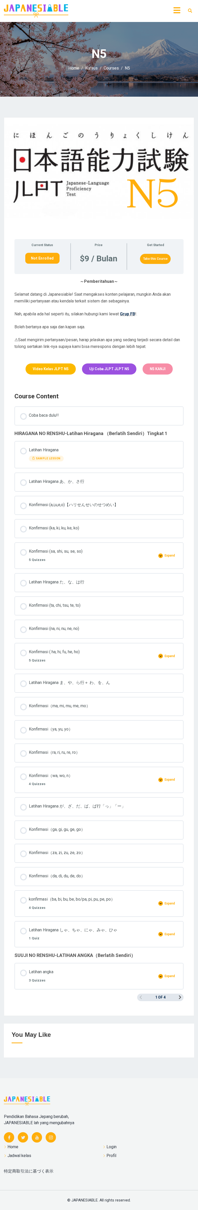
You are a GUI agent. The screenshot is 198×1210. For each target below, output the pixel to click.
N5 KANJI (158, 369)
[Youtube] (37, 1137)
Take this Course (155, 259)
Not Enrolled (42, 258)
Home (12, 1146)
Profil (111, 1155)
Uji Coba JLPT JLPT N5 (109, 369)
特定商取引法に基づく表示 (28, 1171)
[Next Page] (180, 997)
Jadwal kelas (19, 1155)
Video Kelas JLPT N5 (51, 369)
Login (111, 1146)
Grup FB (127, 313)
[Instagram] (51, 1137)
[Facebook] (9, 1137)
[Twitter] (23, 1137)
